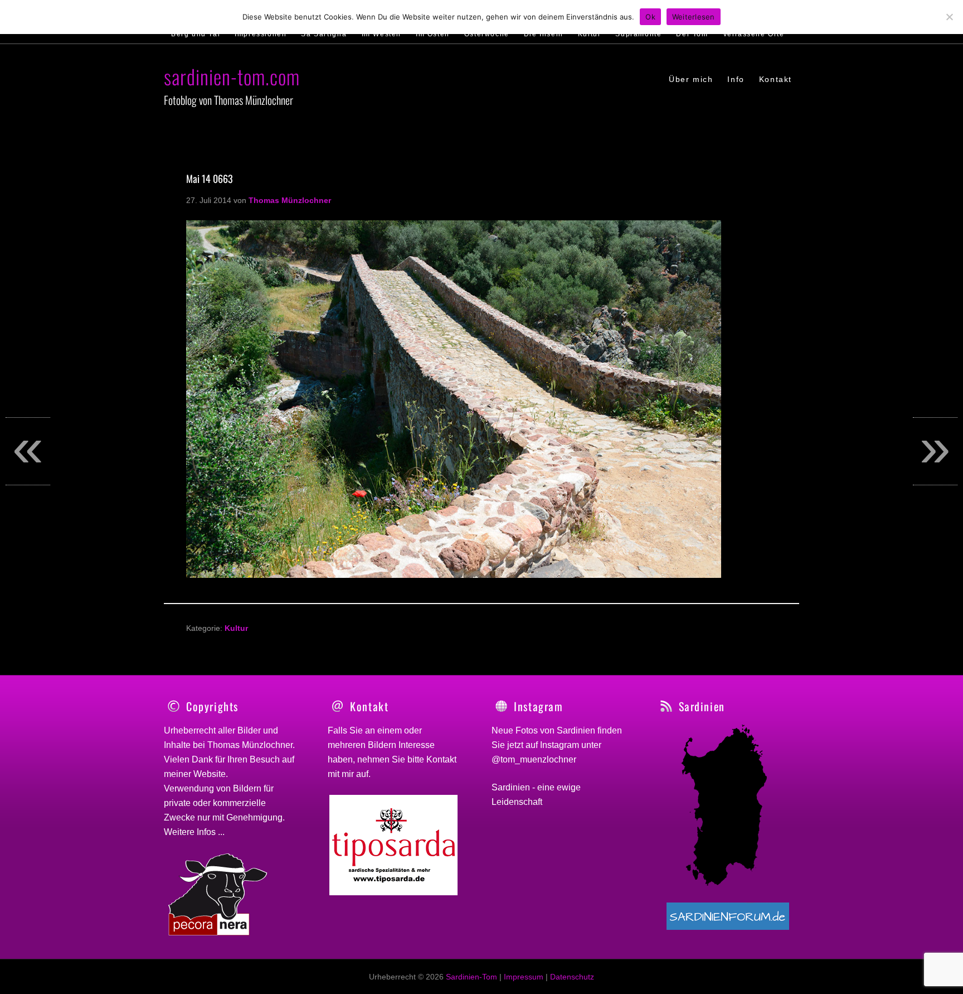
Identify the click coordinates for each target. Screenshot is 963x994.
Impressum (523, 976)
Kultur (236, 628)
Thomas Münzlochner (250, 745)
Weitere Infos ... (194, 832)
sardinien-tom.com (232, 76)
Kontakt (441, 759)
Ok (650, 16)
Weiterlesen (693, 16)
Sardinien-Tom (471, 976)
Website (209, 774)
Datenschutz (572, 976)
